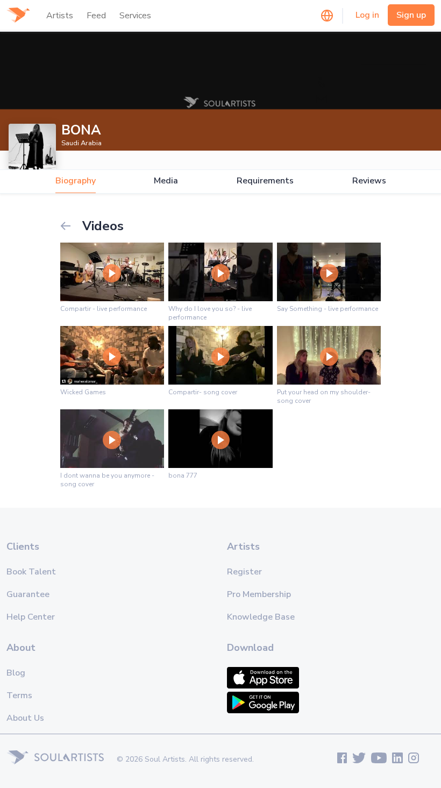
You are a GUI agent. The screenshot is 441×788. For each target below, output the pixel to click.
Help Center (30, 617)
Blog (15, 673)
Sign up (411, 15)
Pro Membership (259, 594)
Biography (75, 181)
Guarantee (27, 594)
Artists (59, 16)
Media (166, 181)
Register (244, 571)
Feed (96, 16)
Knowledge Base (261, 617)
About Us (25, 718)
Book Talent (31, 571)
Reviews (369, 181)
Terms (19, 695)
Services (135, 16)
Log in (367, 15)
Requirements (265, 181)
